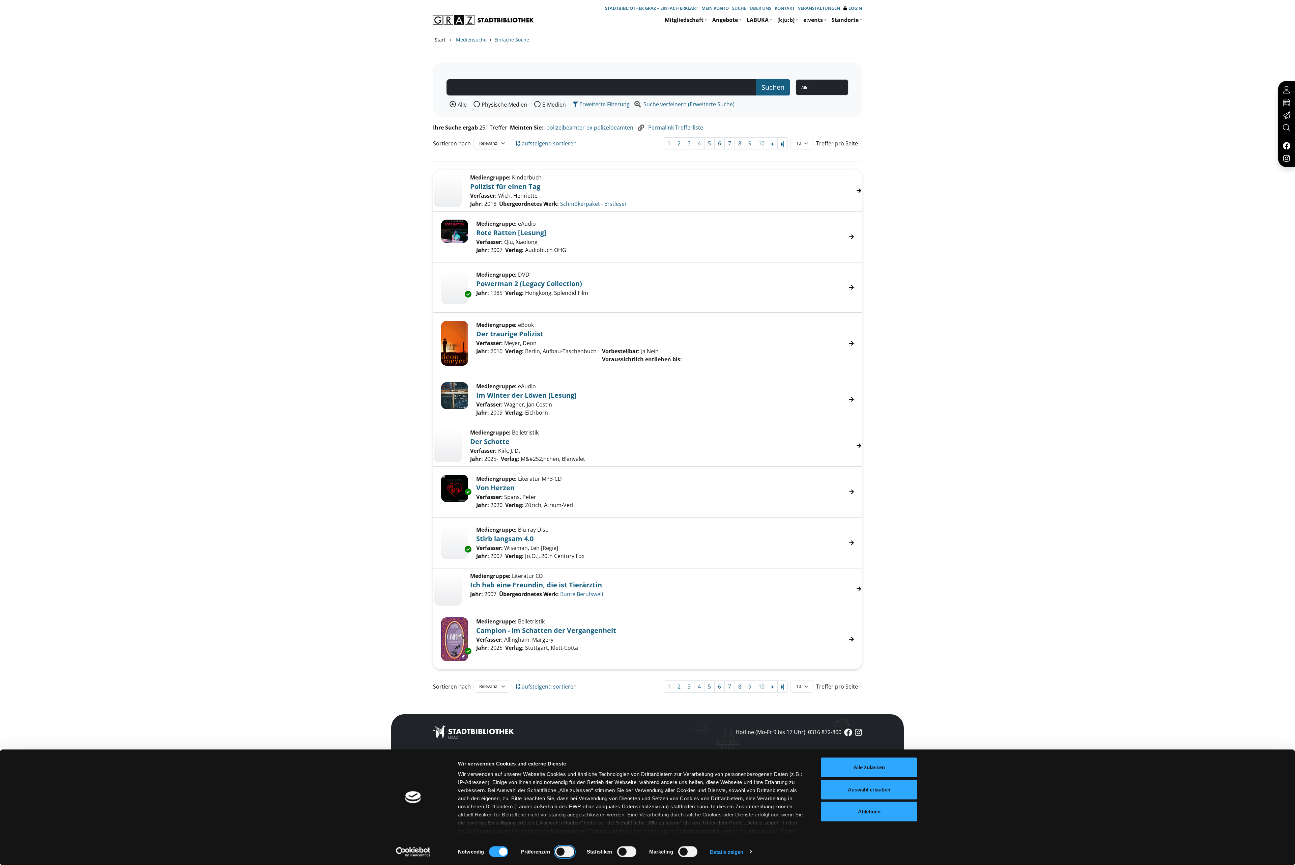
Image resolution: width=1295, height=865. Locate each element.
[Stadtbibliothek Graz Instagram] (1286, 157)
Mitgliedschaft (684, 20)
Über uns (760, 8)
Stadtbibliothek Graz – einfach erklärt (651, 8)
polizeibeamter (565, 127)
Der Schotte (490, 441)
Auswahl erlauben (869, 789)
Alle (462, 104)
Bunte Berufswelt (582, 594)
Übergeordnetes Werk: (529, 203)
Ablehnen (869, 811)
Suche (739, 8)
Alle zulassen (869, 767)
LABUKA (758, 20)
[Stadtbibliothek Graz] (483, 19)
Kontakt (785, 8)
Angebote (725, 20)
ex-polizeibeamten (609, 127)
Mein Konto (715, 8)
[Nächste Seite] (773, 143)
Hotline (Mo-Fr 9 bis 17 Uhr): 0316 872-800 (788, 732)
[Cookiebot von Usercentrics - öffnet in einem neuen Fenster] (413, 852)
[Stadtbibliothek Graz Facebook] (1286, 145)
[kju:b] (786, 20)
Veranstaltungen (819, 8)
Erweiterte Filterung (604, 104)
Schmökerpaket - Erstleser (593, 203)
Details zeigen (726, 852)
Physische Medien (504, 104)
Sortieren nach (452, 143)
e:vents (813, 20)
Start (440, 39)
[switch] (564, 851)
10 (761, 143)
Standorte (845, 20)
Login (855, 8)
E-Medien (554, 104)
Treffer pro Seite (837, 143)
